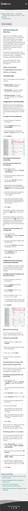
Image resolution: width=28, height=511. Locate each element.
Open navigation (7, 24)
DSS (12, 370)
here (9, 63)
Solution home (19, 13)
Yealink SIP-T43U (7, 18)
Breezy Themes (16, 506)
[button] (26, 4)
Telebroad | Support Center (7, 13)
